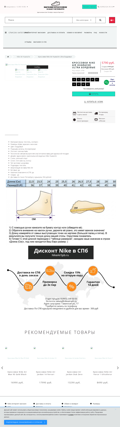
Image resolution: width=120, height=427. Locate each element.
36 (74, 80)
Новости (103, 32)
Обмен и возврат (74, 32)
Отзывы (28, 42)
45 (88, 84)
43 (79, 84)
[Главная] (8, 57)
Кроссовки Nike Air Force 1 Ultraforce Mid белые (102, 374)
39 (88, 80)
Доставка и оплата (56, 32)
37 (79, 80)
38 (83, 80)
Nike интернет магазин (35, 32)
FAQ (95, 32)
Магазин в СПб (40, 42)
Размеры (88, 32)
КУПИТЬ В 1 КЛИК (95, 101)
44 (83, 84)
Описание (12, 133)
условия (71, 414)
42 (74, 84)
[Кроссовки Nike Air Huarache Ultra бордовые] (38, 64)
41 (97, 80)
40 (92, 80)
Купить (95, 94)
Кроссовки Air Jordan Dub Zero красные (74, 374)
